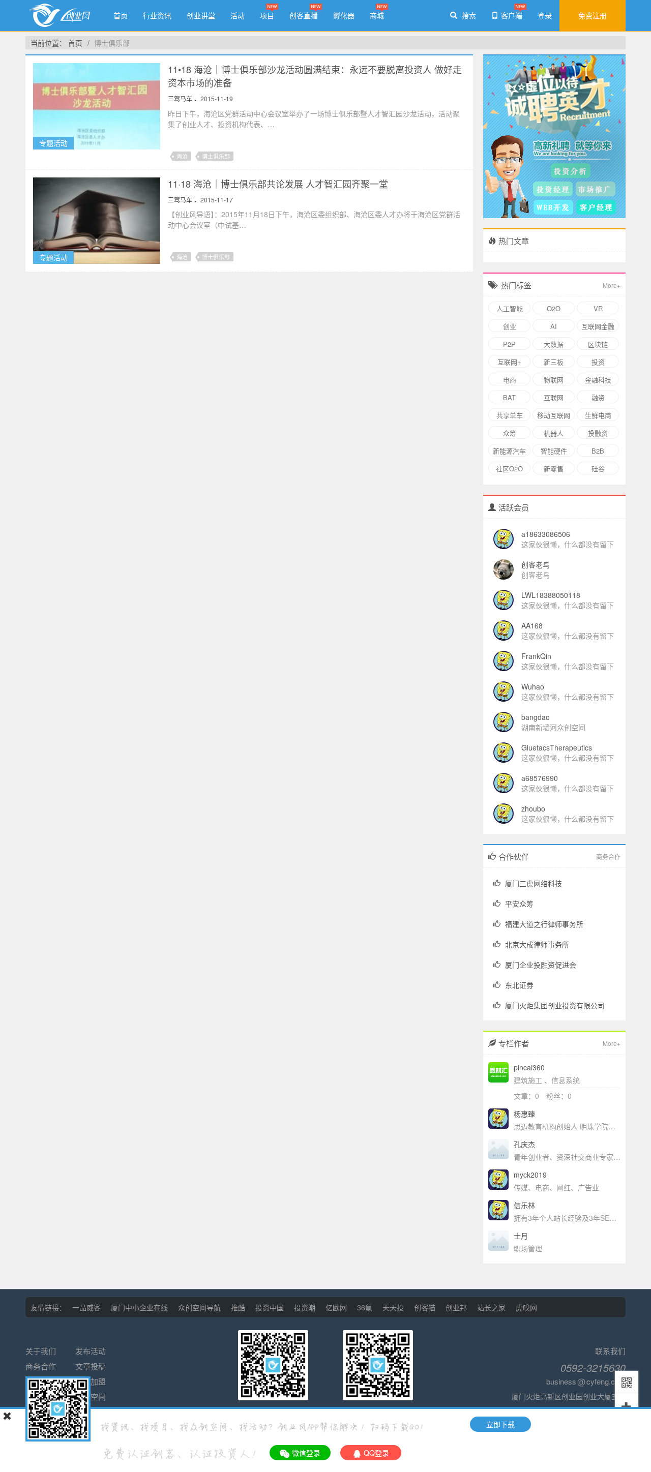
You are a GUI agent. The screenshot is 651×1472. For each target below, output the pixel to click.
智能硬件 (554, 451)
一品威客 (86, 1307)
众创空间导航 (199, 1307)
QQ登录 (376, 1453)
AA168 (532, 625)
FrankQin (536, 656)
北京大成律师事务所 (537, 944)
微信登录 (306, 1453)
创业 (509, 326)
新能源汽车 (509, 451)
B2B (597, 451)
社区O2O (509, 468)
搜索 (468, 15)
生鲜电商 (598, 415)
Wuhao (532, 686)
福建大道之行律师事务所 (544, 924)
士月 (521, 1235)
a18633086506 (545, 534)
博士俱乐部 (112, 43)
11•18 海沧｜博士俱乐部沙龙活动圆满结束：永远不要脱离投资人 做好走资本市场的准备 (315, 76)
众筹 (509, 433)
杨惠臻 (524, 1113)
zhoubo (533, 808)
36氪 (364, 1307)
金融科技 (598, 379)
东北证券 (519, 985)
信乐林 (524, 1205)
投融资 (598, 433)
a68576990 (539, 778)
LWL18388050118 (550, 595)
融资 (598, 397)
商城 (377, 15)
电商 (509, 379)
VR (598, 308)
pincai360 (529, 1067)
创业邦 (456, 1307)
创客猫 (424, 1307)
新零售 (554, 468)
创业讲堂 (201, 15)
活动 (237, 15)
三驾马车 (180, 98)
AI (553, 326)
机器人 (554, 433)
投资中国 (269, 1307)
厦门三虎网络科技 (533, 883)
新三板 (554, 362)
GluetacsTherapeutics (556, 747)
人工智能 (509, 308)
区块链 (598, 344)
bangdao (535, 717)
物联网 (554, 379)
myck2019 (530, 1174)
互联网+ (509, 362)
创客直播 (303, 15)
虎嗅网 (526, 1307)
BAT (509, 397)
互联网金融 (597, 326)
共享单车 (509, 415)
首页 (120, 15)
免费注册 (592, 15)
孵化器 (343, 15)
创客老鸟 (535, 564)
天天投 (393, 1307)
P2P (509, 344)
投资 (598, 362)
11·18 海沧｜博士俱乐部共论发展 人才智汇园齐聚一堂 (278, 183)
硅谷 (598, 468)
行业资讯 (157, 15)
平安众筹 (519, 903)
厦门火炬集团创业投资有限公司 (555, 1005)
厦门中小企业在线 (139, 1307)
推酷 (238, 1307)
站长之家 (491, 1307)
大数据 (554, 344)
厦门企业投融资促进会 (540, 964)
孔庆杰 (524, 1144)
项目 (267, 15)
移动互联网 (553, 415)
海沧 (182, 156)
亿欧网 (336, 1307)
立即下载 (500, 1424)
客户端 (511, 15)
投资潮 (304, 1307)
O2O (553, 308)
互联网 (554, 397)
